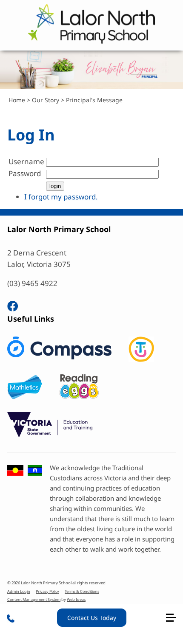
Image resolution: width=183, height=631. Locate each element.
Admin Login (18, 591)
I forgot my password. (61, 197)
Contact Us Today (91, 618)
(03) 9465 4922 (32, 283)
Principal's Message (94, 100)
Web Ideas (76, 599)
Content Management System (33, 599)
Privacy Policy (47, 591)
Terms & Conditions (82, 591)
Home (17, 100)
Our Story (45, 100)
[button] (174, 621)
